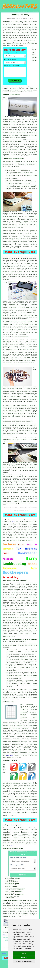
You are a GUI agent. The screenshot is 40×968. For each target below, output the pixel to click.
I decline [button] (24, 957)
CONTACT (29, 11)
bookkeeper (21, 840)
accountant (27, 144)
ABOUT (25, 11)
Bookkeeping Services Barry (13, 848)
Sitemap (4, 953)
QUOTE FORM (9, 755)
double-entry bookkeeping (25, 727)
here (12, 845)
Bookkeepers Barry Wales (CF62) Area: (15, 21)
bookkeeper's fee (27, 130)
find (8, 827)
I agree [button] (24, 953)
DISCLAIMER (35, 11)
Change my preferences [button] (24, 961)
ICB (36, 498)
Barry (13, 521)
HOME (18, 11)
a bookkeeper (7, 91)
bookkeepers (6, 691)
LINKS (21, 11)
